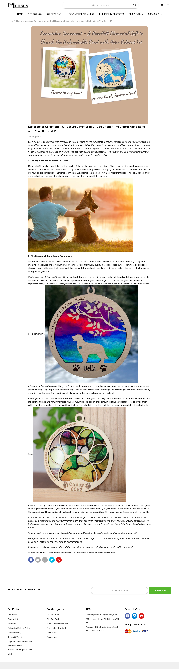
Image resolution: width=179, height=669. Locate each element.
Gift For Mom (35, 14)
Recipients (135, 14)
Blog (10, 654)
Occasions (154, 14)
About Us (12, 614)
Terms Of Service (16, 637)
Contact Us (13, 619)
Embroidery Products (111, 14)
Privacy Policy (14, 632)
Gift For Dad (54, 14)
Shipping (12, 623)
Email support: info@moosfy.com (101, 614)
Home (20, 14)
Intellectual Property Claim (20, 649)
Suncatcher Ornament (81, 14)
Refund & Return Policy (19, 628)
